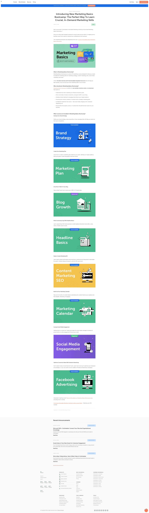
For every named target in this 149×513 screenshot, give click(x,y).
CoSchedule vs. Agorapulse (98, 478)
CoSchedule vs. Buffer (97, 475)
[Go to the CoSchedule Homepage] (41, 472)
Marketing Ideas (79, 498)
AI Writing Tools (96, 497)
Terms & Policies (61, 510)
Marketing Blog (62, 497)
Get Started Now (144, 2)
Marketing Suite (63, 481)
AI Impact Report (62, 505)
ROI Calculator (78, 477)
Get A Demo (132, 2)
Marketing (78, 497)
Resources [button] (29, 2)
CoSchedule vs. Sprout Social (98, 477)
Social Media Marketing (80, 505)
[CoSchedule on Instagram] (105, 510)
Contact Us (78, 488)
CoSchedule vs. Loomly (97, 480)
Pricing (34, 2)
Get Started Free (91, 5)
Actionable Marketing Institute (66, 488)
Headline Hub (78, 506)
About (77, 483)
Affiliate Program (79, 490)
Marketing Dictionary (97, 503)
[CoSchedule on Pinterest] (103, 510)
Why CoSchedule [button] (22, 2)
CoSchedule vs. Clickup (97, 486)
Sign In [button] (137, 2)
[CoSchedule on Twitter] (99, 510)
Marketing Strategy (79, 500)
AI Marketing (78, 503)
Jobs (77, 485)
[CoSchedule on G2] (95, 510)
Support (77, 491)
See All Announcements (58, 465)
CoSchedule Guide (62, 498)
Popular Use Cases (79, 475)
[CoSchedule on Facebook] (97, 510)
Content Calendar (64, 476)
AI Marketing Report (62, 503)
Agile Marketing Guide (63, 500)
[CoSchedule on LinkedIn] (101, 510)
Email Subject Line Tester (97, 500)
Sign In (41, 479)
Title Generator (96, 505)
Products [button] (15, 2)
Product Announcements (74, 11)
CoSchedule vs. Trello (97, 483)
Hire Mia (62, 483)
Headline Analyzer (96, 498)
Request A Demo (43, 477)
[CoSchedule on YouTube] (107, 510)
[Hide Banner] (147, 6)
